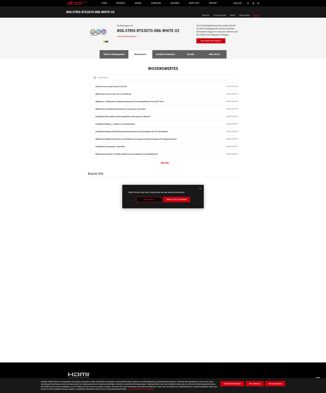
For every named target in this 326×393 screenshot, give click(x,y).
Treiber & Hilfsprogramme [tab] (114, 54)
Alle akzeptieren (275, 383)
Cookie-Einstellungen (232, 383)
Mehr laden (165, 163)
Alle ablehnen (254, 383)
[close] (200, 188)
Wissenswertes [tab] (140, 54)
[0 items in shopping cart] (258, 3)
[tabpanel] (163, 122)
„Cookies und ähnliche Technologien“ (141, 389)
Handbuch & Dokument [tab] (165, 54)
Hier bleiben (149, 199)
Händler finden (244, 15)
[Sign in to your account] (253, 3)
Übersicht (205, 15)
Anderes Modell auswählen (126, 36)
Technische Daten (219, 15)
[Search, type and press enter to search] (248, 3)
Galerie (232, 15)
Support (256, 15)
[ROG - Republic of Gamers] (76, 3)
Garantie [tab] (190, 54)
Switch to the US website (176, 199)
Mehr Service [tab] (214, 54)
